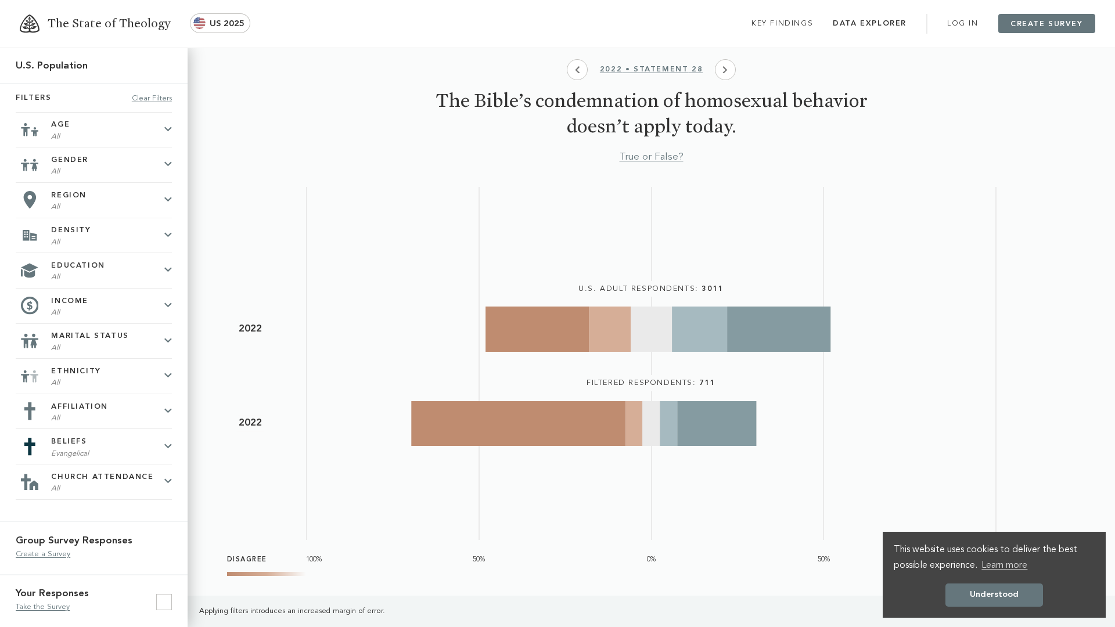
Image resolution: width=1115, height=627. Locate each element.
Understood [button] (994, 594)
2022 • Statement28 (651, 69)
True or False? (652, 157)
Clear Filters (152, 98)
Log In (963, 23)
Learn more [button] (1004, 565)
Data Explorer (870, 23)
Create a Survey (43, 554)
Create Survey (1046, 24)
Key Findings (782, 23)
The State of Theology (109, 23)
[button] (220, 23)
